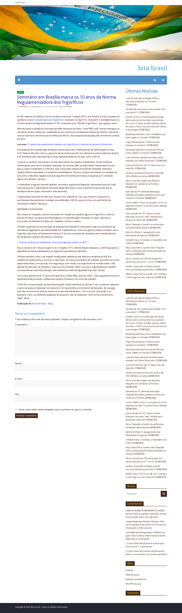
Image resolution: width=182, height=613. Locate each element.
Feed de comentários (136, 579)
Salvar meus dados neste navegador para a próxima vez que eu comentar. (55, 409)
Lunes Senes (36, 106)
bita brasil (152, 68)
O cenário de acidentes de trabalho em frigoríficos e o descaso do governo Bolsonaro (69, 144)
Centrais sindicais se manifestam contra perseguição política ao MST (53, 242)
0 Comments (67, 106)
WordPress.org (133, 583)
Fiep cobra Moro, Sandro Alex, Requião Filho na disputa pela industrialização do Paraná (146, 251)
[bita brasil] (91, 6)
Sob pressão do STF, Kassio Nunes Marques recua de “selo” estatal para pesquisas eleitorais (144, 216)
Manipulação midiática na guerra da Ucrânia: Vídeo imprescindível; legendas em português (145, 535)
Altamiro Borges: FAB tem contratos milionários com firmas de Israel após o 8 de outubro (146, 524)
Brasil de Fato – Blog (42, 303)
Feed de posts (132, 574)
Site (17, 394)
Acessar (129, 570)
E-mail (19, 378)
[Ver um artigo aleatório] (163, 80)
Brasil (20, 92)
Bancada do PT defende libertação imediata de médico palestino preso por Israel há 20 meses (145, 194)
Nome (19, 363)
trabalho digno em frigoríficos (49, 119)
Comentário (22, 324)
